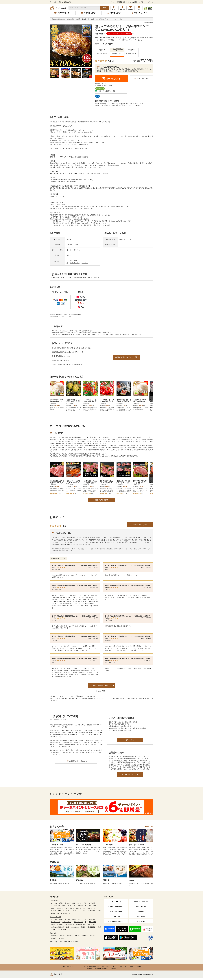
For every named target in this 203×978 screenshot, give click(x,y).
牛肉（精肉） (74, 260)
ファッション (75, 910)
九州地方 (61, 938)
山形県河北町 (100, 34)
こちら (69, 316)
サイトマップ (65, 966)
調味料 (53, 908)
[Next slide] (151, 396)
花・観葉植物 (91, 910)
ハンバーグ (85, 263)
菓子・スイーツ (78, 905)
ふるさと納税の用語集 (116, 911)
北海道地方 (54, 935)
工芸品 (83, 910)
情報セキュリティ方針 (108, 966)
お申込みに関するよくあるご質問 (126, 357)
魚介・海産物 (58, 903)
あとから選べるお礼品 (63, 913)
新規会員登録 (121, 2)
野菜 (85, 903)
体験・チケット (80, 908)
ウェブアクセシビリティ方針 (125, 966)
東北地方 (62, 935)
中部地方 (77, 935)
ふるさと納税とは (116, 901)
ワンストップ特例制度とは (115, 906)
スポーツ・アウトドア (57, 910)
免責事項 (138, 966)
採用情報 (113, 968)
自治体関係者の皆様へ (101, 968)
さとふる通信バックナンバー (116, 921)
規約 (85, 966)
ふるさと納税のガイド (114, 8)
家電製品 (59, 908)
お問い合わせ (141, 916)
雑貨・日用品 (91, 908)
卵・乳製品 (92, 903)
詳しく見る (130, 740)
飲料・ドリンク (66, 905)
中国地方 (92, 935)
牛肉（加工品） (75, 263)
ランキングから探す (55, 917)
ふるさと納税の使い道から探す (69, 942)
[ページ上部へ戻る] (195, 964)
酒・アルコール (55, 905)
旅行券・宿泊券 (69, 908)
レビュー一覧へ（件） (101, 685)
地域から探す (53, 933)
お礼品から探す (54, 900)
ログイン (112, 2)
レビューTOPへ (101, 691)
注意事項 (99, 85)
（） (114, 61)
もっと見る (150, 826)
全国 (51, 719)
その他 (99, 910)
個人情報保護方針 (94, 966)
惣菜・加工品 (92, 905)
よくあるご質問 (132, 2)
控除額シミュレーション (141, 901)
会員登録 (141, 911)
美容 (67, 910)
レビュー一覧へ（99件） (140, 525)
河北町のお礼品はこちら (130, 774)
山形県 (57, 719)
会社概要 (89, 968)
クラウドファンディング (146, 2)
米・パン (67, 903)
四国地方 (53, 938)
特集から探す (53, 942)
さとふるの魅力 (141, 921)
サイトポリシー (76, 966)
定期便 (53, 913)
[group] (71, 45)
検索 (104, 8)
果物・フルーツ (76, 903)
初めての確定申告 (141, 906)
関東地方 (70, 935)
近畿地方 (85, 935)
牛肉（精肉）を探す (101, 500)
